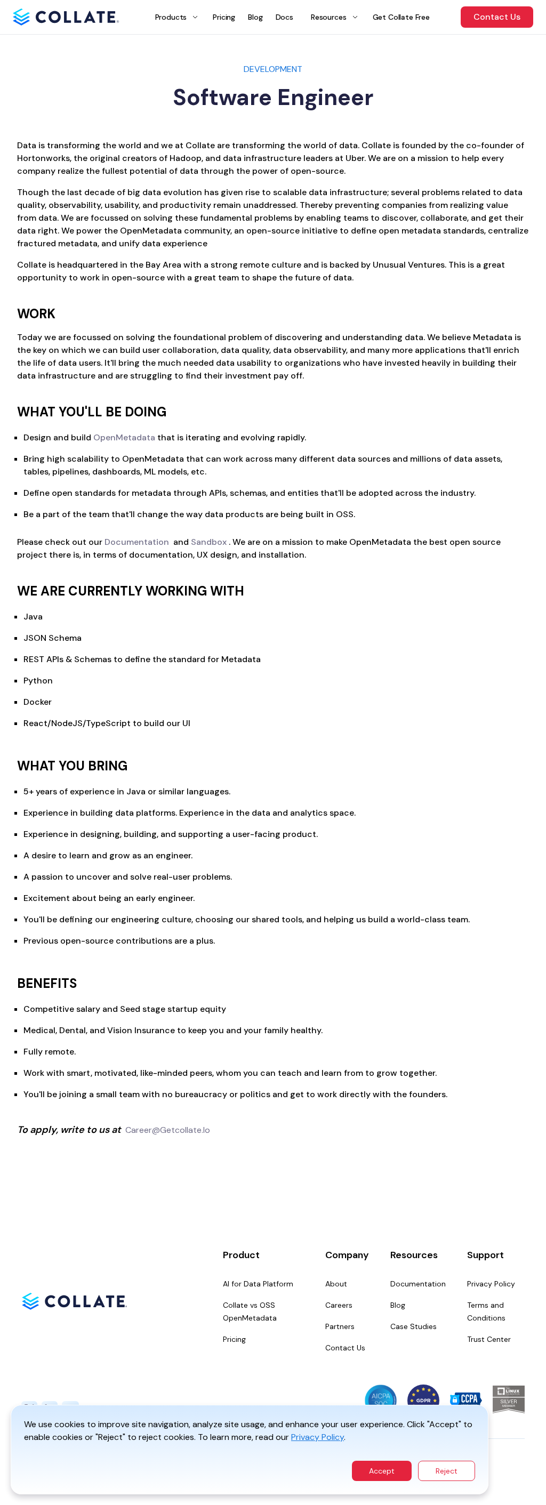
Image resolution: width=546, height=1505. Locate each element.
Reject (446, 1471)
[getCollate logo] (66, 17)
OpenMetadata (124, 437)
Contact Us (496, 16)
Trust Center (489, 1339)
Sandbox (209, 542)
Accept (382, 1471)
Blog (255, 17)
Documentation (137, 542)
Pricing (224, 17)
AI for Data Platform (258, 1284)
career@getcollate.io (167, 1130)
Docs (284, 17)
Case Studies (413, 1326)
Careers (338, 1305)
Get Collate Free (401, 17)
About (336, 1284)
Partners (340, 1326)
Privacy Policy (317, 1437)
